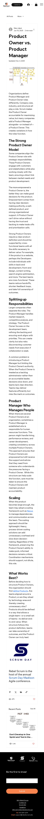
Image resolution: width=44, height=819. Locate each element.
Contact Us (22, 802)
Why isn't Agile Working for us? (22, 810)
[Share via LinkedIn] (21, 692)
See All (32, 709)
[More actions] (33, 29)
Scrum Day (22, 805)
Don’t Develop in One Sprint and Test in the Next (19, 735)
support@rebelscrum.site (24, 815)
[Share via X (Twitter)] (15, 692)
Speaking (22, 807)
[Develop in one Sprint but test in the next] (22, 721)
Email (8, 776)
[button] (36, 4)
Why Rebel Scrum (22, 800)
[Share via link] (26, 692)
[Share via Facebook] (10, 692)
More (19, 16)
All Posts (10, 16)
